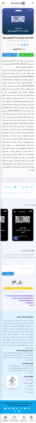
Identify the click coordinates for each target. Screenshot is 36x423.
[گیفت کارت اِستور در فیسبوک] (13, 409)
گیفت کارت (29, 380)
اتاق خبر (30, 386)
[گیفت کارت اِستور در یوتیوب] (25, 409)
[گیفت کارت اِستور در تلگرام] (5, 409)
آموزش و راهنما (28, 383)
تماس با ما (29, 392)
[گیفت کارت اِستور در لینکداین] (9, 409)
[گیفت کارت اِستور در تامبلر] (15, 411)
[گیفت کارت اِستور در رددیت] (19, 411)
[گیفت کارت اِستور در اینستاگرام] (21, 409)
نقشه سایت (29, 389)
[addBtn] (15, 238)
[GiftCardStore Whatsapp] (29, 409)
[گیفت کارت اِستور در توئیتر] (17, 409)
